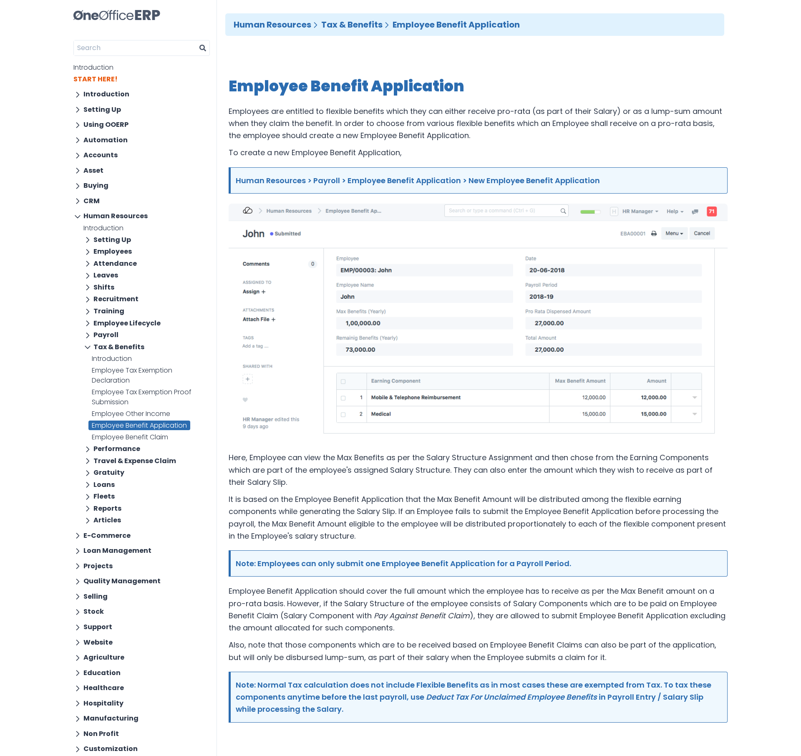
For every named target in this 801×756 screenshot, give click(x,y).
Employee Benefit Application (139, 425)
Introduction (93, 67)
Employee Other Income (131, 413)
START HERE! (95, 79)
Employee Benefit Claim (130, 437)
